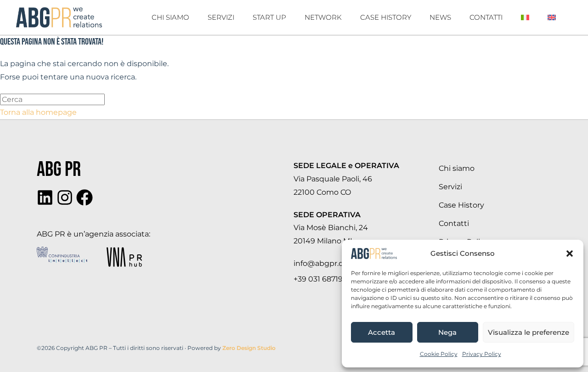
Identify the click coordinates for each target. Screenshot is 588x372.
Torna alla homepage (38, 112)
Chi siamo (457, 168)
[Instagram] (65, 197)
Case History (385, 17)
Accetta (381, 332)
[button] (569, 253)
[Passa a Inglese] (551, 17)
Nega (447, 332)
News (440, 17)
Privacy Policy (481, 353)
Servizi (221, 17)
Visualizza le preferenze (528, 332)
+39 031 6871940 (323, 279)
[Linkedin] (45, 197)
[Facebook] (84, 197)
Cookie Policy (439, 353)
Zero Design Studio (249, 347)
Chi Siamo (170, 17)
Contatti (486, 17)
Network (323, 17)
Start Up (269, 17)
